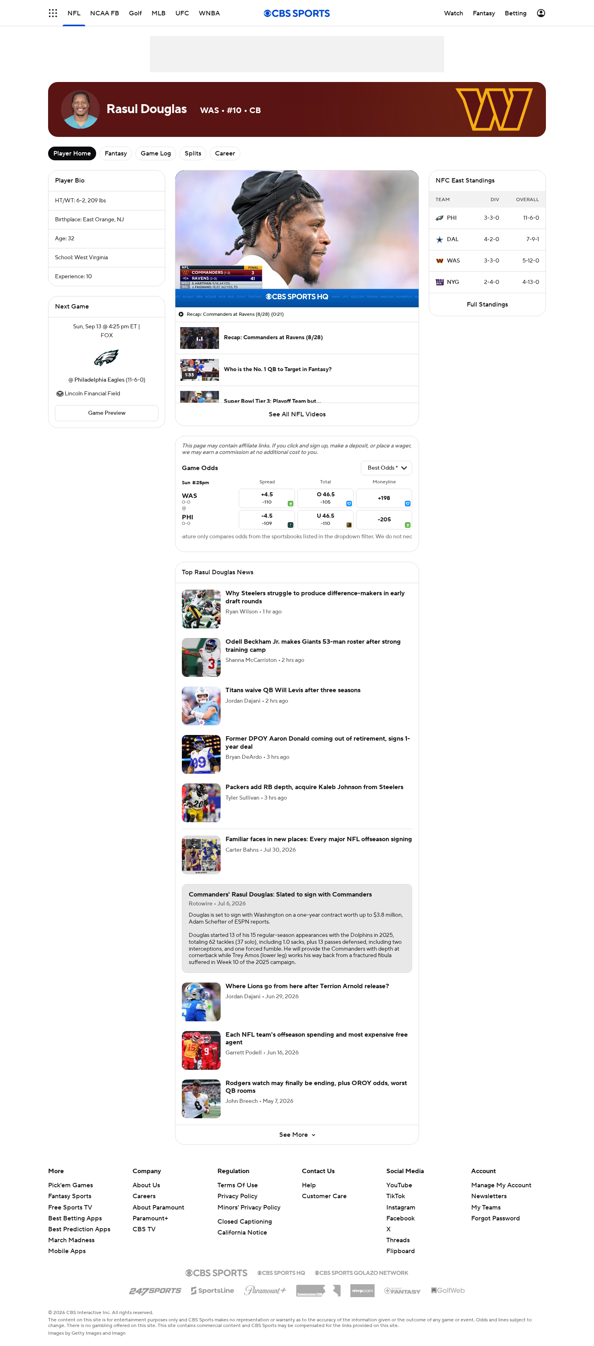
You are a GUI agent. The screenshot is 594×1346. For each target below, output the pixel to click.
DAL (453, 239)
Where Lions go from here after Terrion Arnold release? (307, 986)
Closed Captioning (244, 1222)
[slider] (297, 283)
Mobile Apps (67, 1251)
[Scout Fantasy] (402, 1290)
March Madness (71, 1240)
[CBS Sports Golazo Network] (362, 1272)
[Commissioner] (318, 1288)
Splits (193, 153)
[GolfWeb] (448, 1291)
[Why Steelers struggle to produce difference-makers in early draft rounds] (201, 609)
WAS (453, 261)
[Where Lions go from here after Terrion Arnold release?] (201, 1002)
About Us (146, 1185)
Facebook (400, 1218)
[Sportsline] (212, 1289)
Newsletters (489, 1196)
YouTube (399, 1185)
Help (309, 1185)
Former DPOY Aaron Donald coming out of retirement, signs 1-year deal (317, 742)
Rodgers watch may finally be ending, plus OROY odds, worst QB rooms (316, 1087)
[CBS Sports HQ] (281, 1272)
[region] (297, 238)
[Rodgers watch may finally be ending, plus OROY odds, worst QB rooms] (201, 1098)
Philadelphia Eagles (99, 380)
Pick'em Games (70, 1185)
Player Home (72, 153)
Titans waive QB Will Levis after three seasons (292, 690)
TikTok (395, 1196)
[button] (53, 13)
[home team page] (107, 358)
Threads (398, 1240)
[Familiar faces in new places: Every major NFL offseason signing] (201, 855)
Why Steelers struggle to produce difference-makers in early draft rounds (315, 597)
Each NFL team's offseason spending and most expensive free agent (316, 1038)
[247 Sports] (155, 1289)
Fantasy (116, 153)
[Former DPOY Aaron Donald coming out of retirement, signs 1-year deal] (201, 754)
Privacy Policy (237, 1196)
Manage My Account (501, 1185)
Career (225, 153)
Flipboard (400, 1251)
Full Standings (487, 304)
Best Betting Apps (75, 1218)
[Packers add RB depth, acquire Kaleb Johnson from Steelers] (201, 802)
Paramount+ (150, 1218)
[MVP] (362, 1287)
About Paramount (158, 1207)
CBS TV (144, 1229)
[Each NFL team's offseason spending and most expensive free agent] (201, 1050)
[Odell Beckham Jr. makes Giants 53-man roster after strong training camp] (201, 657)
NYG (453, 282)
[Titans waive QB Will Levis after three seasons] (201, 706)
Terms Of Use (237, 1185)
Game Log (156, 153)
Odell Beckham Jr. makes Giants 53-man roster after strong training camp (313, 645)
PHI (452, 218)
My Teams (486, 1207)
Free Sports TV (70, 1207)
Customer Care (324, 1196)
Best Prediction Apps (79, 1229)
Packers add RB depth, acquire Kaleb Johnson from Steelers (314, 787)
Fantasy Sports (69, 1196)
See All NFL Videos (297, 414)
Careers (144, 1196)
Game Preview (107, 413)
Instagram (400, 1207)
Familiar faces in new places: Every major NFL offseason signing (318, 839)
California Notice (242, 1232)
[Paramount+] (265, 1289)
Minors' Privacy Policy (248, 1207)
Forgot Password (495, 1218)
